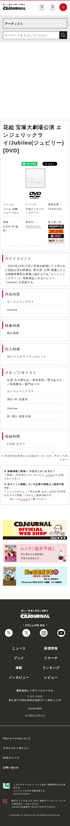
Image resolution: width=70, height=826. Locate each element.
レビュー (51, 677)
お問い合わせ (11, 767)
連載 (19, 667)
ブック (19, 657)
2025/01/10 (33, 226)
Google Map (35, 707)
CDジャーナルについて (17, 738)
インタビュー (19, 677)
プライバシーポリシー (16, 748)
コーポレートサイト (35, 714)
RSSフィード (11, 757)
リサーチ (51, 657)
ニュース (19, 648)
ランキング (51, 667)
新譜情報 (51, 648)
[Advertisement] (35, 82)
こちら (49, 474)
